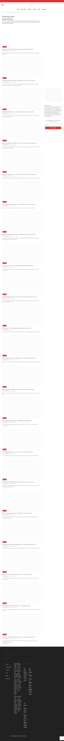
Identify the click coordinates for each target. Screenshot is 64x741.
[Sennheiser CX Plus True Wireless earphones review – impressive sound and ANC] (21, 624)
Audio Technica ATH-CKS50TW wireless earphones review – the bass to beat (18, 481)
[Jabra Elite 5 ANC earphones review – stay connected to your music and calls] (21, 37)
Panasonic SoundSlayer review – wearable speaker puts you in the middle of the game (20, 174)
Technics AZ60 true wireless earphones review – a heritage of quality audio (17, 574)
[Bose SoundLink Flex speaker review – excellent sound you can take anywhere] (21, 377)
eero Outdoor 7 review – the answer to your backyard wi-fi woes (20, 685)
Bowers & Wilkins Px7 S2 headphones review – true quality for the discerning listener (20, 143)
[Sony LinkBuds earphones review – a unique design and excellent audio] (21, 408)
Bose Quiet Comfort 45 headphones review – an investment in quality (16, 605)
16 (7, 643)
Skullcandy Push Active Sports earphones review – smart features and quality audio (19, 544)
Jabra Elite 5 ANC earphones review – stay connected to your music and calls (18, 49)
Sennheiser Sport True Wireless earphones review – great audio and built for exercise (19, 358)
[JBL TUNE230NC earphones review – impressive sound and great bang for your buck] (21, 284)
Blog (35, 9)
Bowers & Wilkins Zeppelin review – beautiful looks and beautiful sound (17, 513)
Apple (39, 9)
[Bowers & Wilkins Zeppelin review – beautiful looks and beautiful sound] (21, 500)
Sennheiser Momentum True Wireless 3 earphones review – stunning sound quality (19, 234)
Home (18, 9)
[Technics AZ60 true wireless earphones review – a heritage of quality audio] (21, 562)
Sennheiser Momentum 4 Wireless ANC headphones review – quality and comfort (19, 80)
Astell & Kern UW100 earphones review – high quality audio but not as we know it (19, 204)
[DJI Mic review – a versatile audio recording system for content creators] (21, 315)
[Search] (61, 1)
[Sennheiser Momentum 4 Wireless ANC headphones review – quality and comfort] (21, 68)
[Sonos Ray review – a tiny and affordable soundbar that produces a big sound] (21, 253)
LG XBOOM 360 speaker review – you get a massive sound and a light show (18, 452)
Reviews (30, 9)
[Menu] (3, 5)
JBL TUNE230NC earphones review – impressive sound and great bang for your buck (20, 296)
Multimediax (23, 735)
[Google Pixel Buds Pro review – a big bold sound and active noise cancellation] (21, 99)
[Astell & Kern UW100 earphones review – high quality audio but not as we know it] (21, 192)
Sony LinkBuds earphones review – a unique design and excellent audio (17, 420)
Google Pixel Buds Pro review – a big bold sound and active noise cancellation (18, 111)
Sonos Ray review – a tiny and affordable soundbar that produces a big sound (18, 265)
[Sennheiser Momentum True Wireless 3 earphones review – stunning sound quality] (21, 222)
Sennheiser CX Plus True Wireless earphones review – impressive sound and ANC (19, 637)
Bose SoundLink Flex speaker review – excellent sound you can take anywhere (18, 389)
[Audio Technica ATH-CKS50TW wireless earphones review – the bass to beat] (21, 469)
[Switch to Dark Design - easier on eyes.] (60, 1)
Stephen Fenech (6, 50)
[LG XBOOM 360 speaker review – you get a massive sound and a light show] (21, 439)
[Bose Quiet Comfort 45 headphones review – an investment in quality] (21, 593)
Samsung (44, 9)
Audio (4, 46)
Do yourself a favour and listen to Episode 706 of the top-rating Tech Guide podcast (26, 715)
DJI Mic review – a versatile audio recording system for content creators (17, 328)
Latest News (23, 9)
